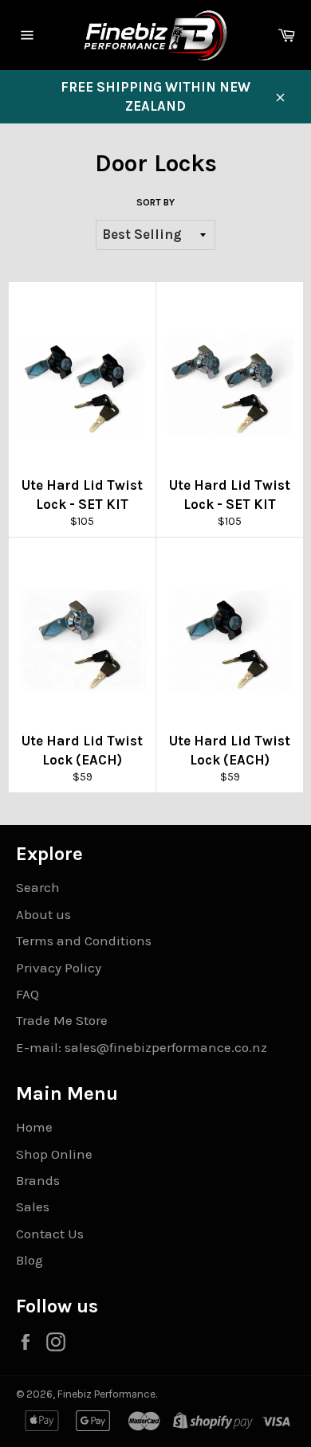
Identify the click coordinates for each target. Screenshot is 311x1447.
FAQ (27, 994)
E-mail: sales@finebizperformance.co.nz (141, 1047)
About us (43, 914)
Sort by (155, 202)
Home (34, 1127)
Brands (38, 1180)
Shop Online (54, 1154)
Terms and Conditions (84, 940)
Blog (29, 1260)
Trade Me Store (62, 1020)
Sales (32, 1206)
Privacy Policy (58, 968)
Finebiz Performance (106, 1394)
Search (38, 887)
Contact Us (50, 1234)
